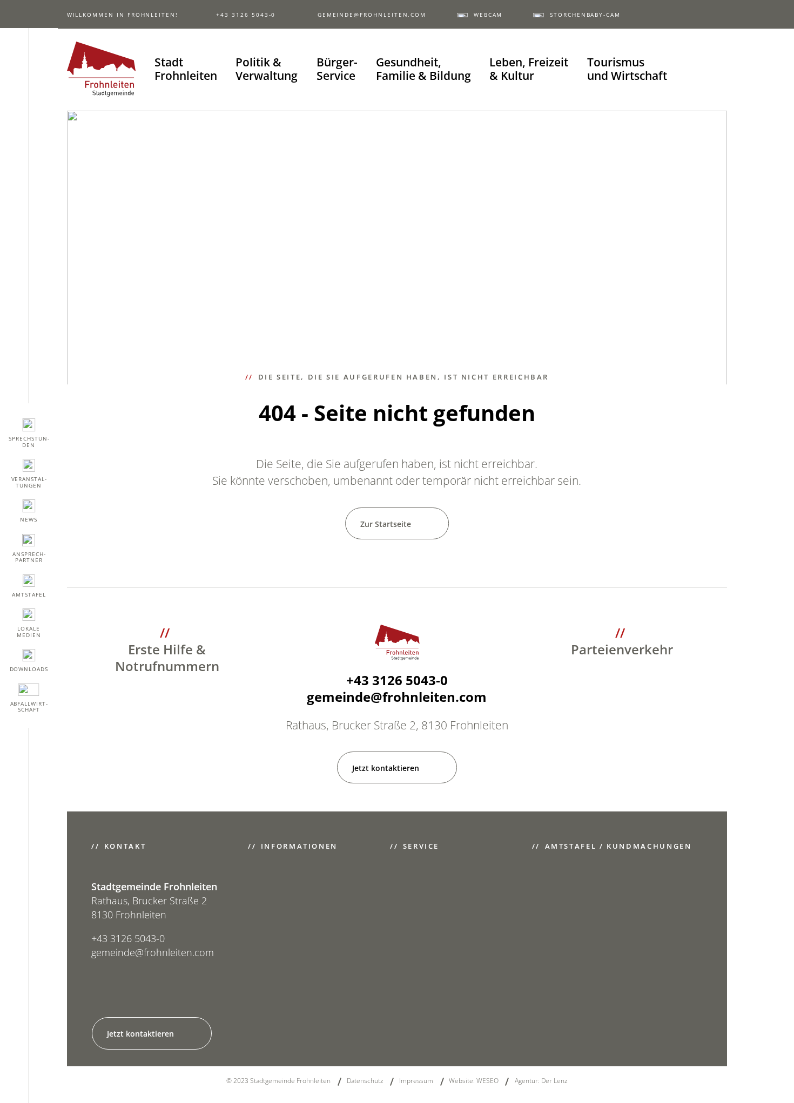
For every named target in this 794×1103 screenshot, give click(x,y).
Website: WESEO (474, 1080)
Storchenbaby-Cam (585, 14)
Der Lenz (554, 1080)
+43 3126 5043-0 (245, 14)
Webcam (488, 14)
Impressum (416, 1080)
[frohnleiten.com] (101, 69)
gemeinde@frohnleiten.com (372, 14)
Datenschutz (365, 1080)
